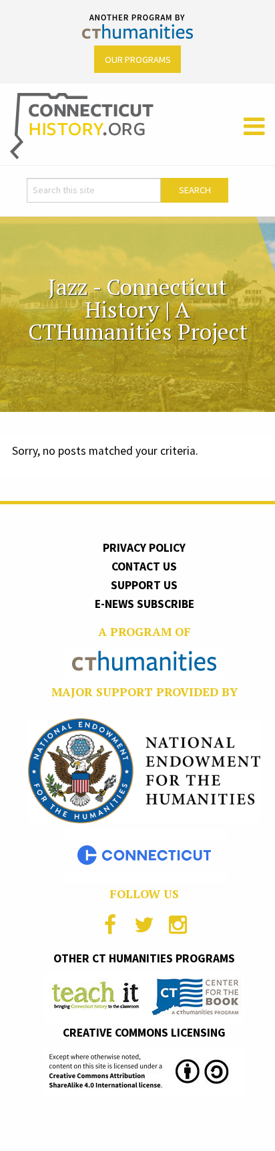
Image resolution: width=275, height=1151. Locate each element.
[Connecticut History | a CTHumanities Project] (82, 125)
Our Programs (138, 60)
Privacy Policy (144, 547)
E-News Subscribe (144, 604)
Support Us (144, 585)
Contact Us (144, 566)
